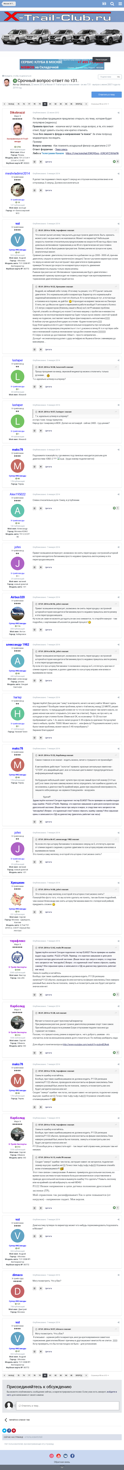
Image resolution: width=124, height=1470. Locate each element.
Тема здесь (61, 149)
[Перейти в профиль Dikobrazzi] (7, 82)
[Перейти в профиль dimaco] (17, 1291)
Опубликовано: (46, 112)
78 (34, 104)
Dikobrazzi (25, 84)
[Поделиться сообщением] (118, 113)
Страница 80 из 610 (99, 104)
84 (66, 104)
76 (24, 104)
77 (29, 104)
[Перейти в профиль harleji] (17, 713)
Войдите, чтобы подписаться (17, 76)
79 (40, 104)
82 (55, 104)
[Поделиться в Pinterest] (14, 1430)
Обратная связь (62, 1462)
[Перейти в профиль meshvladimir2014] (17, 190)
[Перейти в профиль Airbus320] (17, 613)
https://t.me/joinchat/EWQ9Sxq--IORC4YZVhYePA (92, 153)
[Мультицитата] (40, 162)
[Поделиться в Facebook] (9, 1430)
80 (45, 104)
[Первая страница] (4, 104)
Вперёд (79, 104)
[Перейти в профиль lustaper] (17, 376)
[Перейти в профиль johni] (17, 563)
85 (71, 104)
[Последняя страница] (86, 104)
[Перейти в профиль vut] (17, 240)
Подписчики (105, 77)
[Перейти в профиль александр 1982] (17, 661)
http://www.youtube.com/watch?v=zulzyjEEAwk (86, 1044)
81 (50, 104)
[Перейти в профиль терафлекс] (17, 957)
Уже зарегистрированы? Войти (74, 60)
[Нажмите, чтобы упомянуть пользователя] (34, 162)
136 (118, 77)
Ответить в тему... (30, 1405)
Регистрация (101, 60)
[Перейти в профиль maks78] (17, 466)
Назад (11, 104)
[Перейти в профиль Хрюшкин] (17, 899)
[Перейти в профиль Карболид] (17, 1022)
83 (61, 104)
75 (18, 104)
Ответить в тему (106, 94)
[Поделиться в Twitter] (4, 1430)
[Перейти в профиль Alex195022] (17, 510)
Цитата (48, 162)
